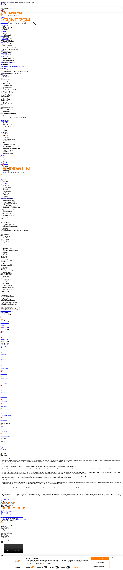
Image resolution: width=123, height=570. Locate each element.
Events (2, 512)
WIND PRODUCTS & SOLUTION (10, 66)
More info (3, 3)
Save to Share (3, 438)
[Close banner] (112, 557)
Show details (75, 567)
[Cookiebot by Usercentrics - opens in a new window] (17, 567)
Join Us (2, 510)
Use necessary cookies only (100, 566)
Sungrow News (4, 511)
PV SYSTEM (6, 29)
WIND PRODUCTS (7, 124)
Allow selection (100, 562)
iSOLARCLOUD (4, 164)
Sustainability (8, 514)
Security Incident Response (20, 519)
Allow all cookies (100, 558)
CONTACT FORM (5, 327)
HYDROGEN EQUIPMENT (7, 198)
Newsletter (6, 510)
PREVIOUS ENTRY (5, 499)
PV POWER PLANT (7, 60)
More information (4, 121)
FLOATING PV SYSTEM (8, 56)
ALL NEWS (3, 448)
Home (2, 447)
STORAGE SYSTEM (7, 38)
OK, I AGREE (4, 4)
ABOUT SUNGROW (7, 27)
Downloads (9, 511)
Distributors (6, 512)
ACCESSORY (4, 179)
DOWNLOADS (4, 162)
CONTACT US (4, 325)
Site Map (7, 519)
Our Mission (5, 513)
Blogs (13, 511)
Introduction (3, 514)
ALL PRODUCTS (7, 236)
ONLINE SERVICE (7, 151)
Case (1, 513)
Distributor (3, 27)
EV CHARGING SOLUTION (9, 47)
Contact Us (3, 519)
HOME (2, 17)
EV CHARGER (4, 155)
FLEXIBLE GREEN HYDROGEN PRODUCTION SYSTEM (16, 71)
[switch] (45, 567)
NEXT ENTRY (4, 500)
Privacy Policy (12, 519)
